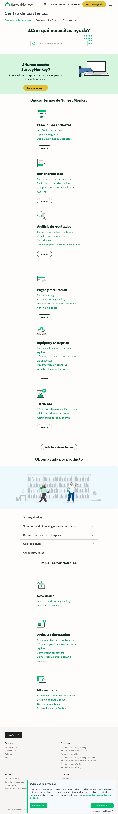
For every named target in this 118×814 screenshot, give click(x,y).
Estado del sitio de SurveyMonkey (56, 695)
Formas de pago (46, 295)
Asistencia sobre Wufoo (71, 764)
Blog (6, 757)
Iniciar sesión (74, 4)
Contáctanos (10, 785)
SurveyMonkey (11, 747)
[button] (59, 517)
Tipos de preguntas (48, 134)
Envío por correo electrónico (53, 183)
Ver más (44, 148)
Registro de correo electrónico (18, 788)
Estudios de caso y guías (51, 699)
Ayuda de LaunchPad (70, 754)
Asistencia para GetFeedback (74, 750)
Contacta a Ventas (57, 4)
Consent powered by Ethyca (100, 811)
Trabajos (8, 754)
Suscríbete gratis (94, 4)
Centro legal (66, 778)
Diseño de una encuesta (50, 130)
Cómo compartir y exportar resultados (59, 244)
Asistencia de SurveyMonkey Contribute (79, 760)
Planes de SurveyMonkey (51, 299)
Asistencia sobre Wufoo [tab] (47, 20)
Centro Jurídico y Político (52, 708)
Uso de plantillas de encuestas (54, 138)
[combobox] (13, 735)
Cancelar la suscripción (15, 782)
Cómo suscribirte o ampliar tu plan (57, 409)
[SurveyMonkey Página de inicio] (19, 4)
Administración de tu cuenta (53, 417)
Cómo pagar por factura (50, 652)
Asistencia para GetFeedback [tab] (76, 20)
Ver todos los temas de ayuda (59, 447)
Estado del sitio (12, 778)
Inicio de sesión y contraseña (53, 413)
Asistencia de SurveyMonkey (73, 747)
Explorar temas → (35, 88)
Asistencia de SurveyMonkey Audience (78, 757)
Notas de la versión (48, 605)
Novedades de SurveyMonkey (53, 601)
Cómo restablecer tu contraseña (55, 640)
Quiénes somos (12, 750)
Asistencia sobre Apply (71, 767)
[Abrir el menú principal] (110, 4)
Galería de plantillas (48, 704)
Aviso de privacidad (95, 795)
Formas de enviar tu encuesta (54, 179)
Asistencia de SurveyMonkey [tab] (18, 20)
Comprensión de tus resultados (55, 232)
